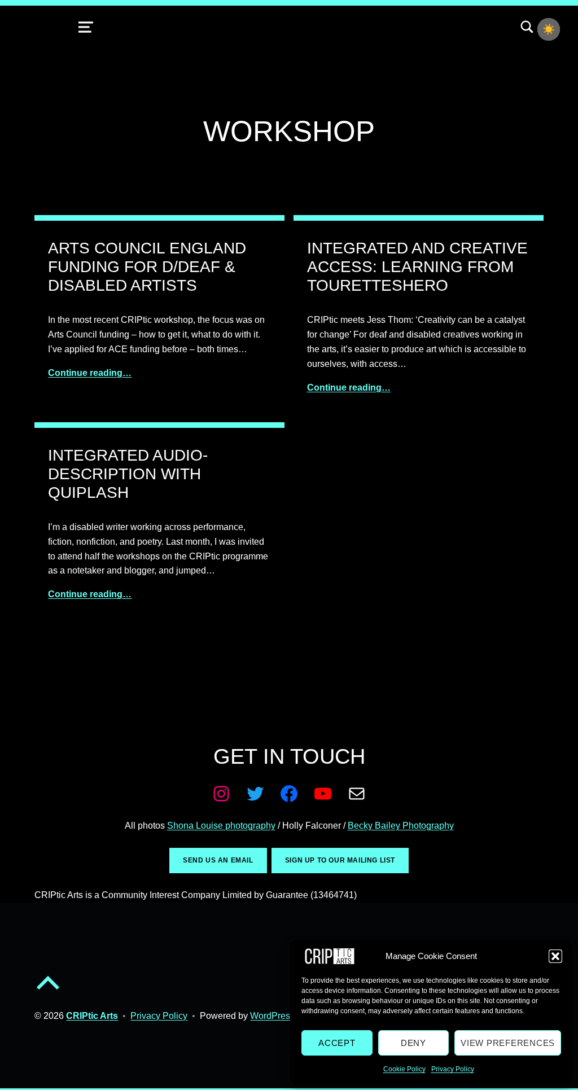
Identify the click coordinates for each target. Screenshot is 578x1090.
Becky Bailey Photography (401, 825)
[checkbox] (548, 29)
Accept (337, 1043)
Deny (413, 1043)
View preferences (508, 1043)
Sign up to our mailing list (340, 860)
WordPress (272, 1016)
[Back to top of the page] (48, 992)
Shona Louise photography (221, 825)
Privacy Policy (452, 1069)
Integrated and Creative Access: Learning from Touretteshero (417, 266)
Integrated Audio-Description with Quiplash (128, 473)
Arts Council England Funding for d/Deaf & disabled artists (147, 266)
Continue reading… (90, 373)
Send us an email (218, 860)
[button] (555, 956)
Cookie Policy (404, 1069)
